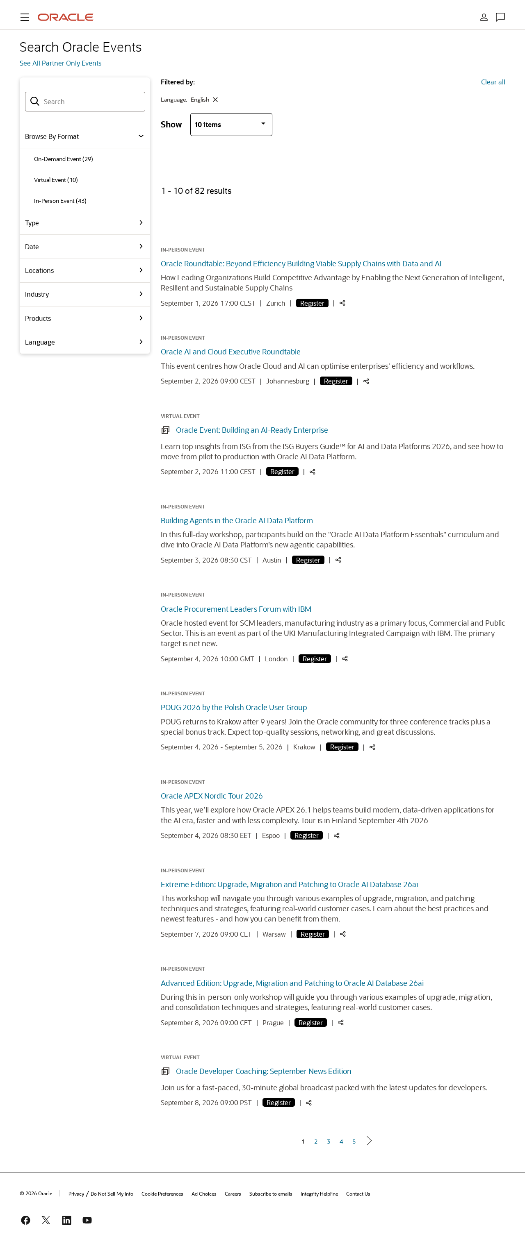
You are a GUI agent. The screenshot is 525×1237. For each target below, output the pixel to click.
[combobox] (85, 101)
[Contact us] (500, 17)
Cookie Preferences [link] (162, 1193)
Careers (233, 1193)
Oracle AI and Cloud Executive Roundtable (231, 351)
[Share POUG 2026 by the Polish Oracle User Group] (372, 747)
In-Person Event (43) (60, 200)
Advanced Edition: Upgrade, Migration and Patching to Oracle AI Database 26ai (292, 983)
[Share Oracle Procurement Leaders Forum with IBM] (345, 659)
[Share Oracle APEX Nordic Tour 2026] (336, 836)
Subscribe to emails (270, 1193)
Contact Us (358, 1193)
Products (38, 318)
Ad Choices (204, 1193)
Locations (39, 270)
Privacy (76, 1193)
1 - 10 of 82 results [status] (196, 190)
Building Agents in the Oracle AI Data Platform (237, 520)
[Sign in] (484, 17)
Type (32, 222)
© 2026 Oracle (36, 1193)
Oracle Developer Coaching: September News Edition (264, 1071)
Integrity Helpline (319, 1193)
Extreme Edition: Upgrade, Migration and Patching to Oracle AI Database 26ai (289, 884)
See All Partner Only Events (60, 63)
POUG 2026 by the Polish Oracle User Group (234, 707)
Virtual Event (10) (56, 180)
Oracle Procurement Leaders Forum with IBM (236, 609)
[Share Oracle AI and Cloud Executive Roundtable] (366, 381)
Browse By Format (52, 136)
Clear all (493, 81)
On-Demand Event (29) (63, 159)
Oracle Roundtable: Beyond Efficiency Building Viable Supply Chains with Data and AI (301, 263)
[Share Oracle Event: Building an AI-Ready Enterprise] (312, 472)
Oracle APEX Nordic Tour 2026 (212, 796)
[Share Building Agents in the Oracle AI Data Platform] (338, 560)
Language (40, 342)
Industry (37, 294)
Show (171, 123)
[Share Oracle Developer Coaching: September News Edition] (309, 1103)
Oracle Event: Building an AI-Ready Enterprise (252, 430)
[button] (25, 17)
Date (32, 246)
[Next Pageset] (369, 1140)
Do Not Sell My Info (112, 1193)
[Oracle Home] (65, 17)
